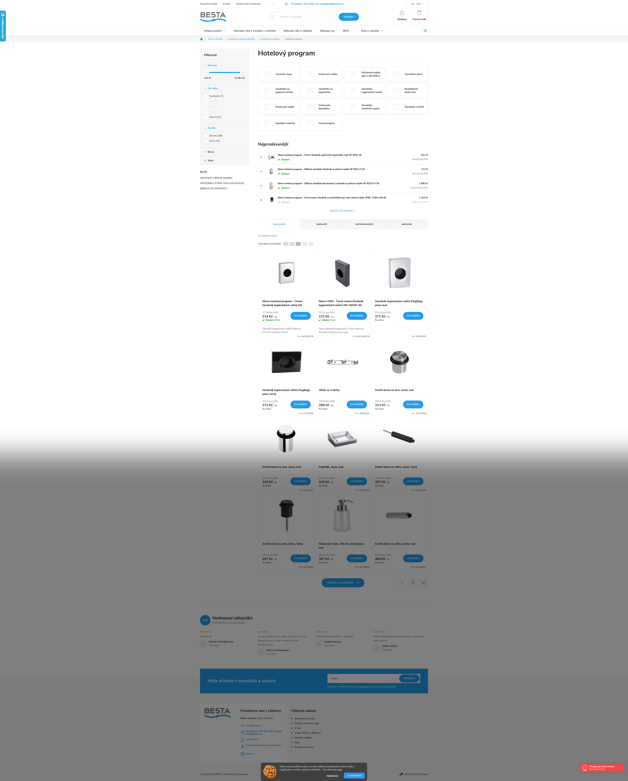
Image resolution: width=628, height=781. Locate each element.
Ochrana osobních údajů (307, 723)
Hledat (349, 17)
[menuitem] (215, 31)
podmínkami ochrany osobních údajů (377, 686)
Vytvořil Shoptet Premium (416, 774)
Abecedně (406, 224)
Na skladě (216, 96)
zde (340, 769)
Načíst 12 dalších (340, 583)
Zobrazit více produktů (341, 210)
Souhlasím (355, 775)
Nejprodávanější (364, 224)
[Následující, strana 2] (412, 582)
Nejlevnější (279, 224)
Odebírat (409, 678)
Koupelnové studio (208, 3)
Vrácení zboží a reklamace (248, 3)
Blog (297, 742)
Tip (212, 111)
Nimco (214, 141)
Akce (212, 101)
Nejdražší (321, 224)
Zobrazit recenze (237, 622)
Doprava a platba (303, 737)
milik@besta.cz (254, 725)
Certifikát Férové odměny (216, 178)
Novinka (214, 106)
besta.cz (250, 753)
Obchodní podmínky (305, 718)
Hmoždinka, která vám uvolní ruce (222, 183)
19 (423, 582)
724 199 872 (252, 739)
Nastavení (332, 775)
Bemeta (215, 135)
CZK (418, 3)
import (215, 117)
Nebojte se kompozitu (213, 188)
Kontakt (226, 3)
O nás (298, 728)
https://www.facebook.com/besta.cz (264, 747)
